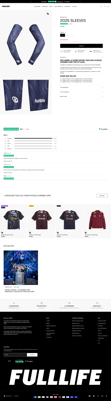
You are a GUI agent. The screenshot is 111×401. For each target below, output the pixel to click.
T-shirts (48, 320)
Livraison (100, 333)
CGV (99, 340)
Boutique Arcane (75, 323)
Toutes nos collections (77, 335)
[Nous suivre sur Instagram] (102, 396)
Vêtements (45, 6)
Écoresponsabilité (101, 323)
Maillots (48, 323)
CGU (99, 343)
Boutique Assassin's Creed (77, 325)
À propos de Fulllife (102, 320)
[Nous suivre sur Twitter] (98, 396)
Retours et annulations (102, 335)
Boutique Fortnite (75, 333)
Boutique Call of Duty (76, 330)
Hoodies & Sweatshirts (51, 325)
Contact (99, 330)
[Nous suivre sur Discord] (89, 396)
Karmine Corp (63, 17)
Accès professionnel (102, 328)
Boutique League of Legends (78, 328)
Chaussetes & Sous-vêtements (50, 334)
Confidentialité (101, 338)
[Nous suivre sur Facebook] (94, 396)
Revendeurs (100, 325)
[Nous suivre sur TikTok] (106, 396)
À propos (74, 6)
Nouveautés (37, 6)
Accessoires (67, 6)
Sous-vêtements (58, 6)
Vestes (47, 328)
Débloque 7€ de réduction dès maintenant (55, 1)
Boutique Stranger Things (77, 320)
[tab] (27, 196)
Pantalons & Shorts (50, 330)
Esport (51, 6)
